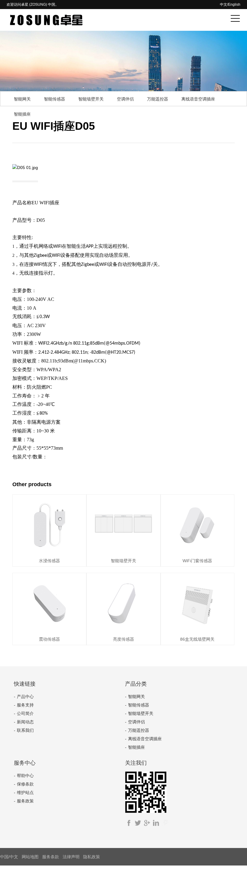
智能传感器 (54, 99)
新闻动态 (25, 721)
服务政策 (25, 801)
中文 (223, 4)
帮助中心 (25, 775)
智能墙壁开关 (91, 99)
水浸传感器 (49, 560)
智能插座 (22, 114)
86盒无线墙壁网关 (197, 639)
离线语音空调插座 (198, 99)
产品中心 (25, 696)
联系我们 (25, 730)
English (234, 4)
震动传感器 (49, 639)
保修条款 (25, 784)
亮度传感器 (123, 639)
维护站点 (25, 792)
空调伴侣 (125, 99)
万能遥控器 (157, 99)
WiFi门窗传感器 (197, 560)
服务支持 (25, 705)
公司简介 (25, 713)
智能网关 (22, 99)
